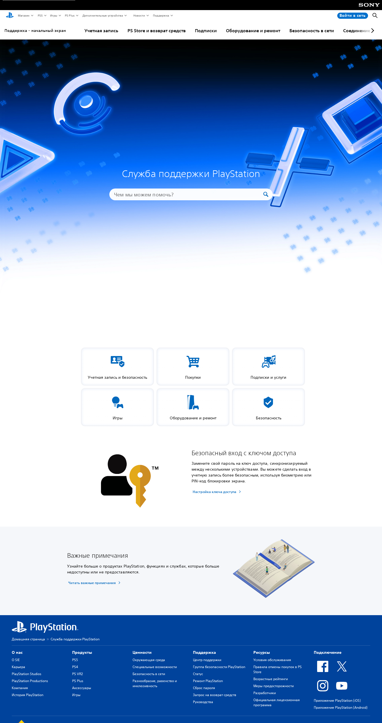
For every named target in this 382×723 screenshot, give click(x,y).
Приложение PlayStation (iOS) (337, 700)
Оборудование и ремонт (253, 30)
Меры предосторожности (273, 686)
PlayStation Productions (30, 680)
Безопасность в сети (311, 30)
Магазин (23, 15)
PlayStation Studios (26, 673)
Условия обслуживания (272, 659)
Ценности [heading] (142, 652)
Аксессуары (81, 687)
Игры (53, 15)
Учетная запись (101, 30)
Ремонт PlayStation (208, 680)
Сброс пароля (204, 687)
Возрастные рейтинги (270, 678)
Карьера (18, 666)
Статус (198, 673)
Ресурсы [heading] (261, 652)
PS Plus (69, 15)
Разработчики (264, 693)
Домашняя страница (28, 639)
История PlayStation (27, 694)
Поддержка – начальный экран (35, 30)
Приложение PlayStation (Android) (340, 707)
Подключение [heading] (327, 652)
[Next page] (372, 30)
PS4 (75, 666)
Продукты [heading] (82, 652)
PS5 (39, 15)
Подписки (206, 30)
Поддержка (161, 15)
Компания (20, 687)
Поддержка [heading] (204, 652)
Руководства (203, 701)
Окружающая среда (149, 659)
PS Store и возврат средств (157, 30)
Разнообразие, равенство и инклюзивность (155, 683)
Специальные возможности (155, 666)
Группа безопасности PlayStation (219, 666)
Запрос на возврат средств (214, 694)
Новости (139, 15)
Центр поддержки (207, 659)
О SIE (16, 659)
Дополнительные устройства (102, 15)
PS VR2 (77, 673)
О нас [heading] (17, 652)
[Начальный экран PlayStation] (10, 15)
